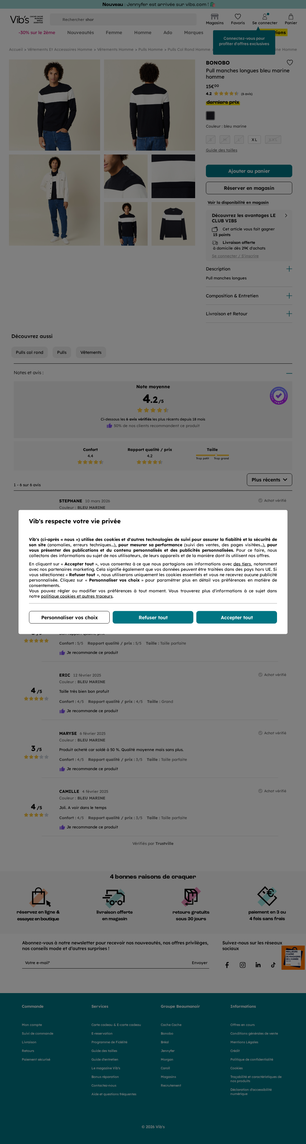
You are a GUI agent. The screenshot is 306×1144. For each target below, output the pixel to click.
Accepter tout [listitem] (237, 617)
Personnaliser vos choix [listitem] (69, 617)
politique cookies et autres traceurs (77, 596)
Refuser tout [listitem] (153, 617)
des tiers (242, 564)
